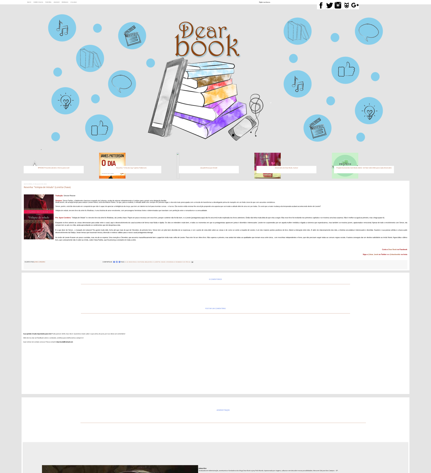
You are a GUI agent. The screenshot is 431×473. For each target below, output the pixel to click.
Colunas (73, 2)
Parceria (48, 2)
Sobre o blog (38, 2)
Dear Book (392, 249)
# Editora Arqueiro (144, 262)
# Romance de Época (182, 262)
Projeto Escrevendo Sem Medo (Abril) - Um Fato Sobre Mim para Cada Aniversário (364, 168)
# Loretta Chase (159, 262)
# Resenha (170, 262)
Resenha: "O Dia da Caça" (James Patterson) (131, 168)
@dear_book (373, 254)
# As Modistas (130, 262)
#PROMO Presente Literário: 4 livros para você (53, 168)
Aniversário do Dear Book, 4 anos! (286, 168)
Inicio (29, 2)
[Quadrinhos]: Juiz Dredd (208, 168)
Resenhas (65, 2)
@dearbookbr (395, 254)
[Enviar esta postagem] (192, 262)
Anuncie (56, 2)
